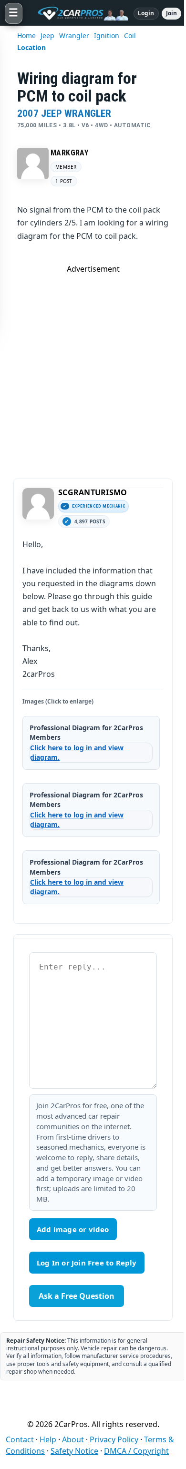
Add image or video (73, 1229)
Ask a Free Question (76, 1296)
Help (48, 1439)
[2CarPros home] (78, 13)
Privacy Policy (114, 1439)
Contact (20, 1439)
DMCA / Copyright (136, 1451)
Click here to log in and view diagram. (77, 752)
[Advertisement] (93, 367)
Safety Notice (74, 1451)
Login (146, 13)
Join (171, 13)
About (73, 1439)
